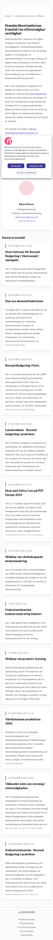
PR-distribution (26, 923)
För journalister (26, 931)
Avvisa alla (16, 166)
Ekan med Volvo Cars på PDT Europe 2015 (24, 493)
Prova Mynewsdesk (26, 927)
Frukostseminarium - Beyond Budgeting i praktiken (24, 852)
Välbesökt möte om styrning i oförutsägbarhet (25, 786)
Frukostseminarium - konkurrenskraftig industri (23, 612)
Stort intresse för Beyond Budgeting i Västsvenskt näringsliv (22, 256)
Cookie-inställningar (26, 172)
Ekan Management (38, 93)
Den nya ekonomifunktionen (24, 301)
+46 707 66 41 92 (26, 221)
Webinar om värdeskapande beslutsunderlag (24, 559)
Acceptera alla (36, 166)
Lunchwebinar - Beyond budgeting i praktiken (20, 432)
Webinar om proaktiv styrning (25, 659)
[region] (26, 156)
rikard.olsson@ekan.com (26, 217)
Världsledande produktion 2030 (23, 721)
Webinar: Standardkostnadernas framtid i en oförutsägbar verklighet (21, 133)
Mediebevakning (26, 919)
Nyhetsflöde (26, 935)
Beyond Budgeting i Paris (22, 365)
